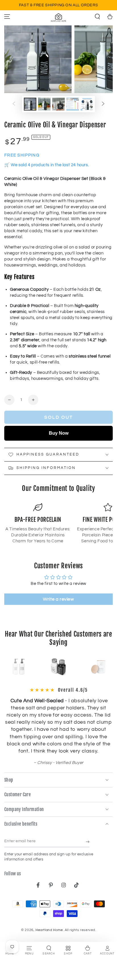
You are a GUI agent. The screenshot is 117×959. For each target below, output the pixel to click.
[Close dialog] (110, 447)
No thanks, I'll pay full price (77, 499)
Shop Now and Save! (77, 492)
